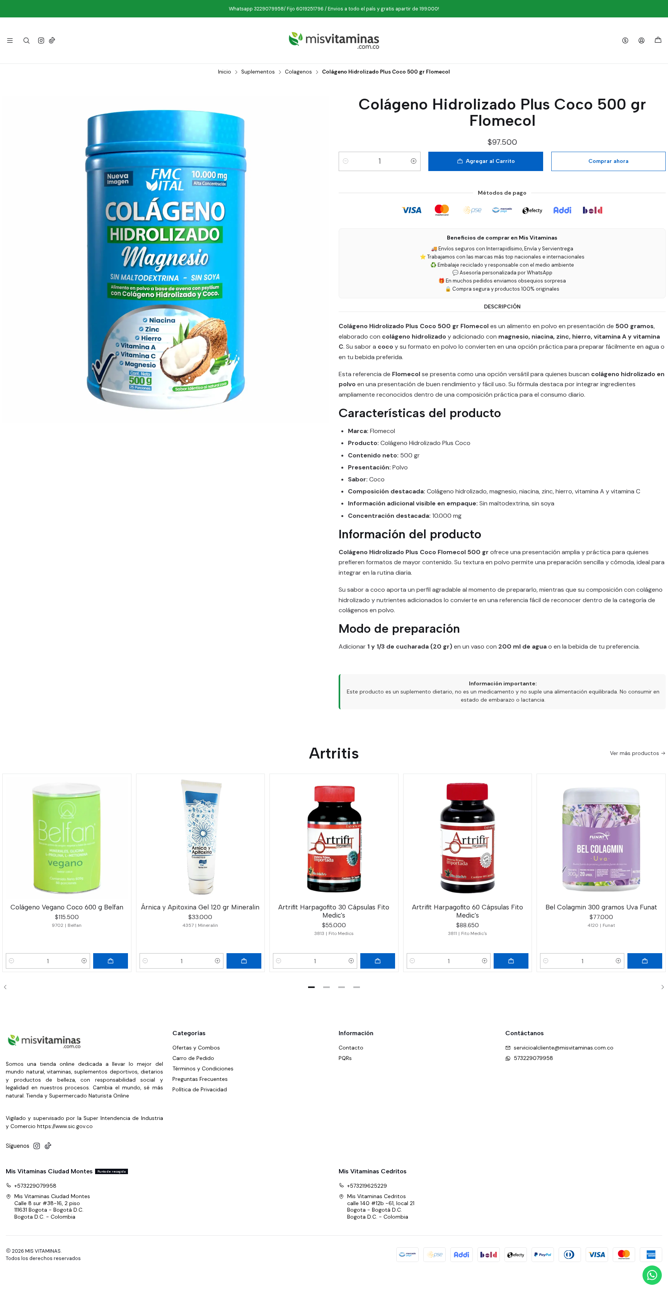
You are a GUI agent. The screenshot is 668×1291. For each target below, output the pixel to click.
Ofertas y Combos (196, 1047)
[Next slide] (660, 987)
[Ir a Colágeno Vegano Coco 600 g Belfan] (67, 838)
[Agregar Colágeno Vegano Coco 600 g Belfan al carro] (110, 961)
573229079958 (533, 1058)
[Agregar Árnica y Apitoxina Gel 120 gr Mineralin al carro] (244, 961)
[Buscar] (26, 40)
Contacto (351, 1047)
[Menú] (10, 40)
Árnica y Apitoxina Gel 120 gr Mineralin (200, 907)
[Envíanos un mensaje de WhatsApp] (652, 1275)
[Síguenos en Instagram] (41, 40)
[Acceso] (641, 40)
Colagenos (298, 72)
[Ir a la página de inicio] (334, 40)
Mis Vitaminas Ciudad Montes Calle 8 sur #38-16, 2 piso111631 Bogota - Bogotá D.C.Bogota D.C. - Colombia (52, 1206)
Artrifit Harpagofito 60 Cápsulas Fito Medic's (467, 911)
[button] (311, 987)
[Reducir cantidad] (345, 161)
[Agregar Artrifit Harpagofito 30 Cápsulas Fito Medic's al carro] (377, 961)
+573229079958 (35, 1185)
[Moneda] (625, 40)
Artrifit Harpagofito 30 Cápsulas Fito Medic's (333, 911)
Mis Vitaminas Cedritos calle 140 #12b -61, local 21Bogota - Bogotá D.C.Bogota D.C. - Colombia (380, 1206)
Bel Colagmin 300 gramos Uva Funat (601, 907)
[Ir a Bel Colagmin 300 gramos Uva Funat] (601, 838)
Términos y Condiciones (202, 1068)
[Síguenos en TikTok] (52, 40)
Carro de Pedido (193, 1058)
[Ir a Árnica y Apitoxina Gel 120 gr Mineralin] (201, 838)
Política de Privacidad (199, 1089)
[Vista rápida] (122, 836)
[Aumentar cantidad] (413, 161)
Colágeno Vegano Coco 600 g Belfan (66, 907)
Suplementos (258, 72)
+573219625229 (367, 1185)
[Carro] (658, 40)
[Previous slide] (8, 987)
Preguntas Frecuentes (200, 1078)
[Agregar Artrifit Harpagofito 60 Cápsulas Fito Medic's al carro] (511, 961)
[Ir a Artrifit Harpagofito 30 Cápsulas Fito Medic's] (334, 838)
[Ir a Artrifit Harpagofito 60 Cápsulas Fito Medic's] (468, 838)
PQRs (345, 1058)
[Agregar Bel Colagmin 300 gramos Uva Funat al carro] (644, 961)
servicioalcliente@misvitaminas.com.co (563, 1047)
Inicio (224, 72)
